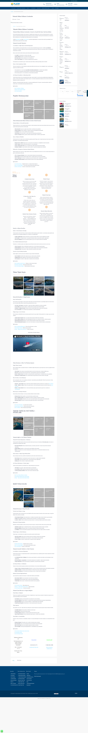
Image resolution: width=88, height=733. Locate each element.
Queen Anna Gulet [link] (67, 108)
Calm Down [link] (66, 118)
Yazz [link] (65, 35)
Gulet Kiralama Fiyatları (18, 632)
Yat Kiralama (13, 675)
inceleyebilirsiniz (17, 389)
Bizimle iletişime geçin (37, 676)
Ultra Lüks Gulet (29, 678)
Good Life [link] (66, 44)
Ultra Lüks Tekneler (21, 8)
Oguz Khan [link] (66, 51)
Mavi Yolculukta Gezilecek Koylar (20, 263)
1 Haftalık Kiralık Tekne (29, 179)
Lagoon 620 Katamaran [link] (68, 103)
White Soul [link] (66, 17)
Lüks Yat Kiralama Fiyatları (19, 633)
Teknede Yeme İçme (46, 195)
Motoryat (34, 8)
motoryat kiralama (26, 39)
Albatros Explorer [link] (67, 113)
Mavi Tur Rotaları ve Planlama (19, 88)
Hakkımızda (28, 675)
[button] (85, 91)
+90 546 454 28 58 (48, 3)
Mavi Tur (12, 681)
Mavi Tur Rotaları (13, 683)
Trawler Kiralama (13, 678)
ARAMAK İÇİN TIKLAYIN (33, 647)
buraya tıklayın (51, 383)
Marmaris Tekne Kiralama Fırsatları (20, 89)
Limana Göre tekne (46, 8)
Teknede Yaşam (46, 179)
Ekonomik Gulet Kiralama (19, 264)
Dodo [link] (65, 75)
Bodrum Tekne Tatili (21, 683)
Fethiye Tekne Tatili (21, 681)
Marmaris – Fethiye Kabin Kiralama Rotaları (21, 586)
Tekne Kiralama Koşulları (30, 683)
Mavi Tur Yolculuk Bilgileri (19, 165)
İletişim (57, 8)
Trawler (38, 8)
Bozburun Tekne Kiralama (19, 543)
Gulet (28, 8)
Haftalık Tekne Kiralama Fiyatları (29, 214)
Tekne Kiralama (13, 673)
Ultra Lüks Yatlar (29, 680)
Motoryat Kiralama (13, 680)
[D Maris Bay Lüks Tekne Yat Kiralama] (29, 192)
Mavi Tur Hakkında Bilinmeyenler (20, 326)
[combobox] (62, 92)
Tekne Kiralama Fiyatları (18, 327)
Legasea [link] (66, 70)
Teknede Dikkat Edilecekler (46, 211)
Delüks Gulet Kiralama (18, 166)
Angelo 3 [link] (66, 58)
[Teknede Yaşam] (46, 175)
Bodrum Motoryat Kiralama (19, 406)
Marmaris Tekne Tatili (21, 680)
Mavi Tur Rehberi (17, 407)
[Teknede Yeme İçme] (46, 191)
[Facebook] (75, 693)
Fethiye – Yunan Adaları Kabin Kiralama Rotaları (22, 477)
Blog (53, 8)
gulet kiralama (18, 39)
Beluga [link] (65, 25)
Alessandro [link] (66, 80)
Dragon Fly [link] (66, 65)
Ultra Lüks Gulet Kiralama (19, 404)
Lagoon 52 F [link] (66, 124)
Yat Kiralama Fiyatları (21, 678)
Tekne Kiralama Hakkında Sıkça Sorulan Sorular (22, 476)
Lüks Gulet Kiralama (18, 546)
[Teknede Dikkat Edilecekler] (46, 207)
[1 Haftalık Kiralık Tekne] (29, 175)
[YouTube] (76, 693)
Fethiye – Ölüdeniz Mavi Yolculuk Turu (20, 329)
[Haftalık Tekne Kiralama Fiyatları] (29, 210)
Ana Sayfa (13, 8)
